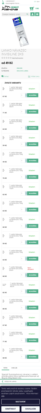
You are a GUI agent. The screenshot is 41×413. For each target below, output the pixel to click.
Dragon (19, 68)
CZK (35, 1)
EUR (38, 1)
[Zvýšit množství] (26, 94)
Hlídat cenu (35, 76)
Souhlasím (30, 409)
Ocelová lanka (22, 71)
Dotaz (6, 76)
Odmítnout (10, 409)
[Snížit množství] (26, 96)
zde (2, 396)
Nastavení (20, 402)
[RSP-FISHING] (11, 9)
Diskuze (14, 368)
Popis (5, 368)
